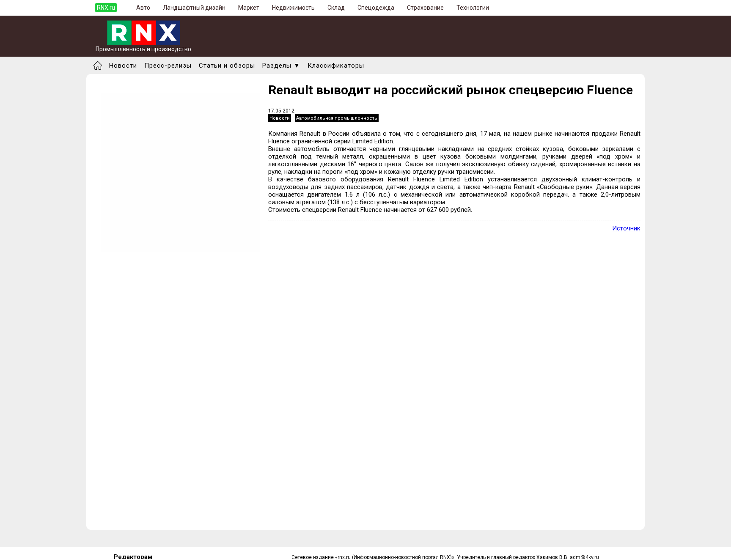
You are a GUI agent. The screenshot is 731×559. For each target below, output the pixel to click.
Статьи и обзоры (227, 65)
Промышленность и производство (143, 49)
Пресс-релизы (168, 65)
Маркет (248, 7)
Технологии (472, 7)
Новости (123, 65)
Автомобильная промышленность (336, 118)
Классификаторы (336, 65)
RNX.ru (106, 7)
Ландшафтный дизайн (194, 7)
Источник (626, 228)
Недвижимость (293, 7)
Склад (336, 7)
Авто (143, 7)
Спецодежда (375, 7)
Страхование (425, 7)
